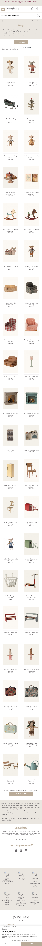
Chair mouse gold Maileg (10, 523)
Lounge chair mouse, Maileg (31, 340)
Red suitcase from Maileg (10, 707)
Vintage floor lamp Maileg (32, 377)
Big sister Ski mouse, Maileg (31, 83)
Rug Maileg (10, 450)
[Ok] (39, 15)
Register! (22, 839)
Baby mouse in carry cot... (10, 267)
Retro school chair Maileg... (32, 486)
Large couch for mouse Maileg (10, 304)
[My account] (32, 8)
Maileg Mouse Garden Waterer (31, 781)
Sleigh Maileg (10, 119)
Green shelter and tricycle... (31, 560)
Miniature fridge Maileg (10, 486)
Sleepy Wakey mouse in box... (32, 193)
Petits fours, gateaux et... (10, 193)
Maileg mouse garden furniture (10, 781)
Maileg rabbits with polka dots (31, 670)
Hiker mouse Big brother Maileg (31, 744)
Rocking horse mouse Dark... (31, 230)
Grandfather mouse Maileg (31, 267)
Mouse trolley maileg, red (31, 596)
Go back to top (21, 794)
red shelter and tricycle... (31, 523)
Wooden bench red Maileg (10, 633)
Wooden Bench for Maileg (31, 633)
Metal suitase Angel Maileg (10, 744)
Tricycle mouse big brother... (11, 560)
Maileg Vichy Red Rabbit (10, 670)
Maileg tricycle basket (10, 596)
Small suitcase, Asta (31, 707)
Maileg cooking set (32, 450)
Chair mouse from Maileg (31, 304)
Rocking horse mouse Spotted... (10, 230)
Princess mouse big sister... (32, 156)
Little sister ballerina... (10, 83)
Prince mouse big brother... (10, 156)
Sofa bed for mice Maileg (10, 377)
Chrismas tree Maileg (31, 120)
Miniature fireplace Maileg (10, 414)
